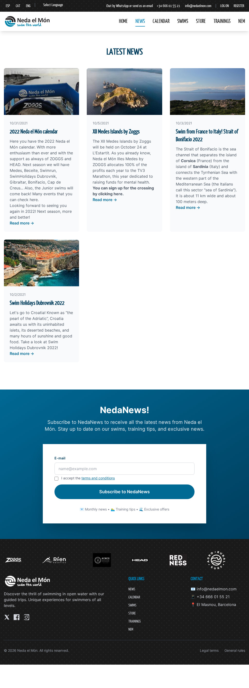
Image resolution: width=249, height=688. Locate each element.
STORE (201, 21)
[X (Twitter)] (7, 617)
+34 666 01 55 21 (168, 5)
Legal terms (209, 650)
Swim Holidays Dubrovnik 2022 (37, 303)
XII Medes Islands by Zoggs (116, 131)
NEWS (140, 21)
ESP (8, 5)
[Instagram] (26, 617)
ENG (28, 5)
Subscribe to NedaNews (124, 491)
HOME (123, 21)
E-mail (59, 458)
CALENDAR (161, 21)
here (34, 199)
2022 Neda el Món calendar (34, 131)
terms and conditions (98, 478)
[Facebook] (16, 617)
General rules (234, 650)
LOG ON (224, 5)
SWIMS (182, 21)
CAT (18, 5)
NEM (241, 21)
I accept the (88, 478)
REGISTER (239, 5)
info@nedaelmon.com (198, 5)
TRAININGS (222, 21)
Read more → (22, 223)
